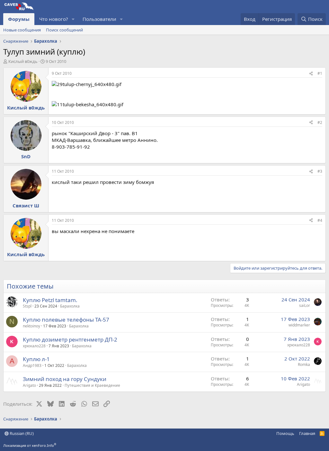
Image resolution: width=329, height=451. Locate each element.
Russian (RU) (21, 433)
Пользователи (99, 19)
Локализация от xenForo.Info (29, 445)
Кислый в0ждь (23, 61)
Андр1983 (32, 365)
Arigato (29, 385)
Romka (304, 364)
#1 (319, 73)
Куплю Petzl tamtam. (50, 300)
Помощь (285, 433)
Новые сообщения (22, 30)
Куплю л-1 (36, 359)
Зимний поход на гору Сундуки (64, 379)
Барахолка (70, 306)
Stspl (27, 306)
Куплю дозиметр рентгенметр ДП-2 (70, 339)
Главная (307, 433)
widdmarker (299, 325)
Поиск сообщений (64, 30)
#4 (319, 220)
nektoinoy (31, 326)
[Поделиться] (311, 73)
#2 (319, 122)
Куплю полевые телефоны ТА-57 (66, 319)
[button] (73, 19)
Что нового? (53, 19)
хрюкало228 (34, 346)
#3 (319, 171)
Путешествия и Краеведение (92, 385)
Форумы (19, 19)
